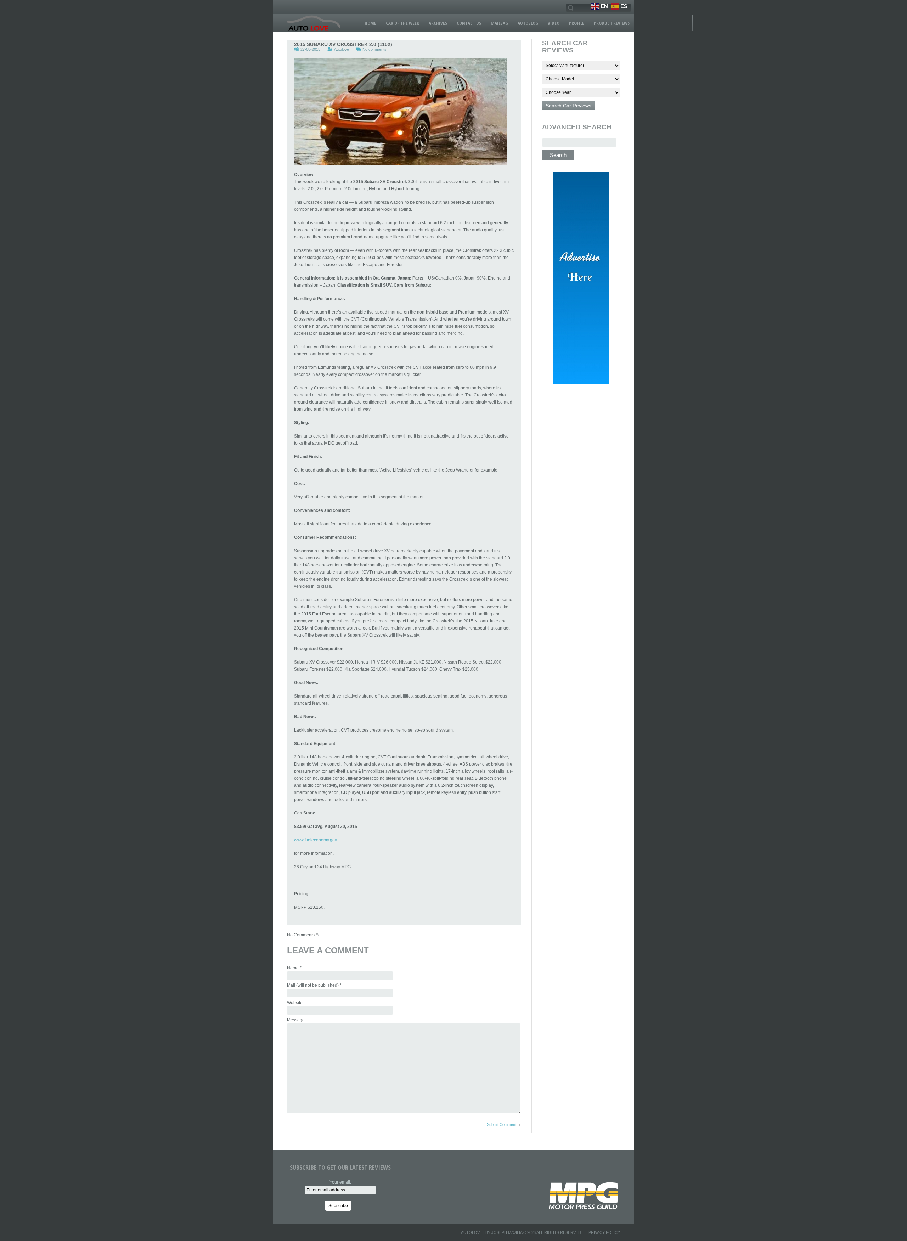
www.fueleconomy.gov (315, 839)
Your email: (340, 1182)
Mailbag (499, 23)
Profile (576, 23)
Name (294, 967)
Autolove (341, 49)
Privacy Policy (604, 1232)
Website (295, 1002)
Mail (314, 985)
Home (370, 23)
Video (553, 23)
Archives (438, 23)
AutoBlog (528, 23)
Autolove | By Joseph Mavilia (491, 1232)
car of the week (402, 23)
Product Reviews (612, 23)
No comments (374, 49)
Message (296, 1019)
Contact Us (469, 23)
